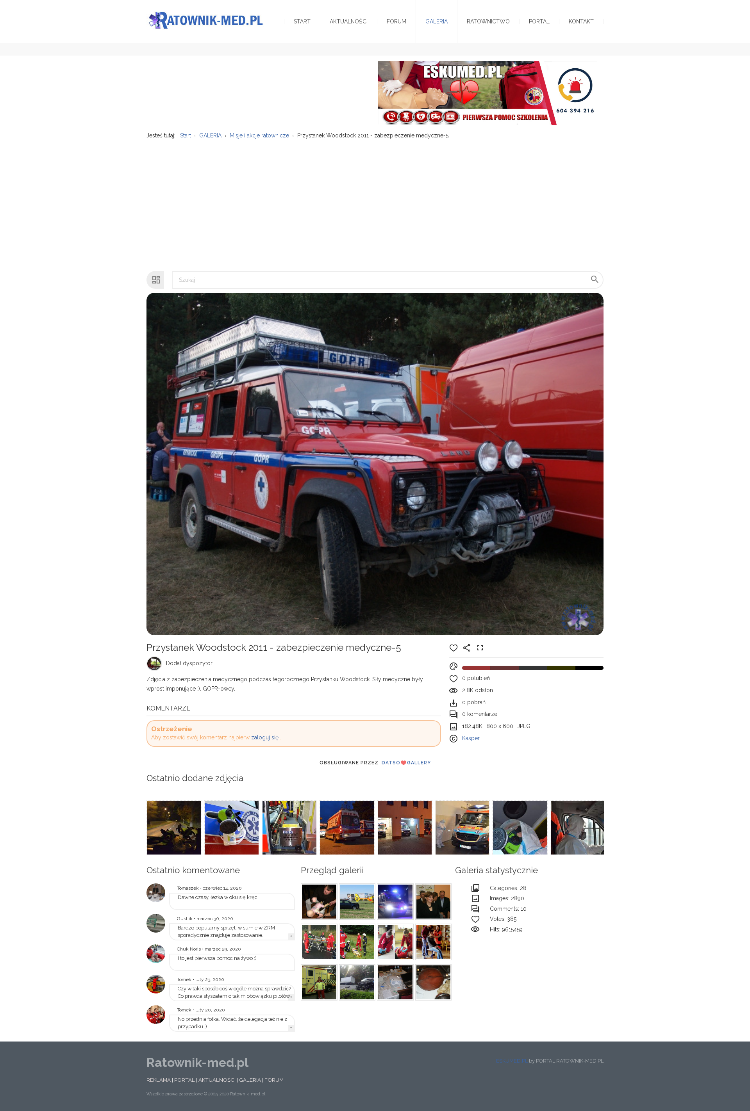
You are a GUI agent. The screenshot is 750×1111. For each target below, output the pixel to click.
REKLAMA (158, 1080)
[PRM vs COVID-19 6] (577, 828)
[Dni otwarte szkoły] (155, 953)
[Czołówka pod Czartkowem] (318, 942)
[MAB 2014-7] (394, 942)
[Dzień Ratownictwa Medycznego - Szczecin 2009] (155, 1014)
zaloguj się (265, 737)
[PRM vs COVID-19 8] (462, 828)
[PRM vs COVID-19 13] (173, 828)
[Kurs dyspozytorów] (318, 901)
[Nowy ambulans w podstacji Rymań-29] (155, 923)
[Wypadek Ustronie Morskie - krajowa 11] (356, 901)
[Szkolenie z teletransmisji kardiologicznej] (155, 892)
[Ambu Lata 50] (432, 982)
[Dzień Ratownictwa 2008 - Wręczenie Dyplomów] (432, 901)
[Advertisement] (375, 201)
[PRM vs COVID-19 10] (346, 828)
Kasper (471, 738)
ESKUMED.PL (512, 1061)
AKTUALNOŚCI (217, 1080)
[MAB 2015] (432, 942)
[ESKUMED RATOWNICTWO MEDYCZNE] (487, 93)
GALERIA (250, 1080)
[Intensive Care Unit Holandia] (318, 982)
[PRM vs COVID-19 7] (519, 828)
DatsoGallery (406, 763)
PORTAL (184, 1080)
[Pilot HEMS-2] (155, 984)
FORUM (274, 1080)
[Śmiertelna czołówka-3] (356, 982)
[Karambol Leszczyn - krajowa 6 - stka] (356, 942)
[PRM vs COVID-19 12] (231, 828)
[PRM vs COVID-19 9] (404, 828)
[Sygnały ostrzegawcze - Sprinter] (394, 901)
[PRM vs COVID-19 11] (289, 828)
